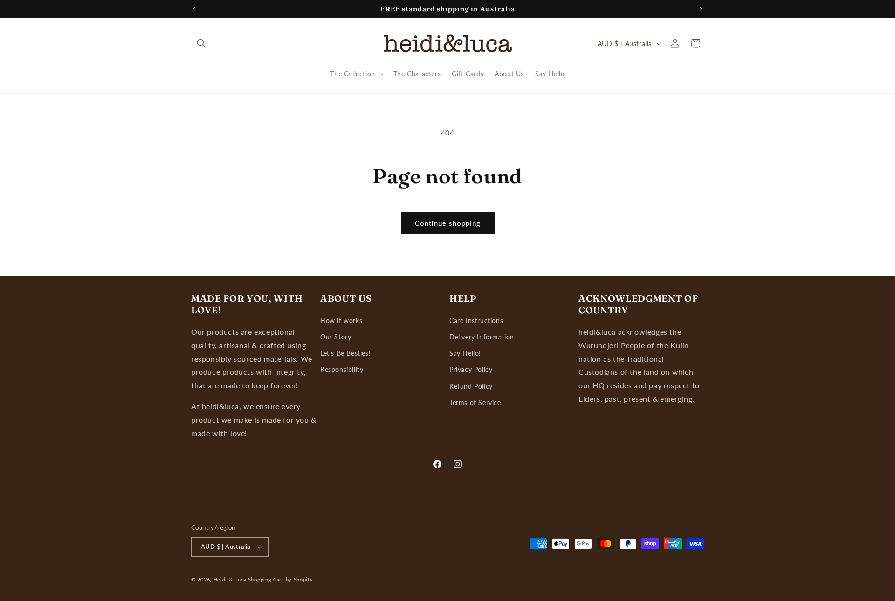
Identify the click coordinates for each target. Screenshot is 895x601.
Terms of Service (475, 402)
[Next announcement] (700, 9)
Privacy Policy (470, 369)
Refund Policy (471, 386)
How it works (341, 320)
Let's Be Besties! (345, 353)
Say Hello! (465, 353)
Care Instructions (476, 320)
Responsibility (341, 369)
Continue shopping (448, 223)
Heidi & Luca (229, 579)
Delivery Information (481, 337)
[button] (201, 43)
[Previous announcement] (194, 9)
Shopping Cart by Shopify (280, 579)
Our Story (335, 337)
